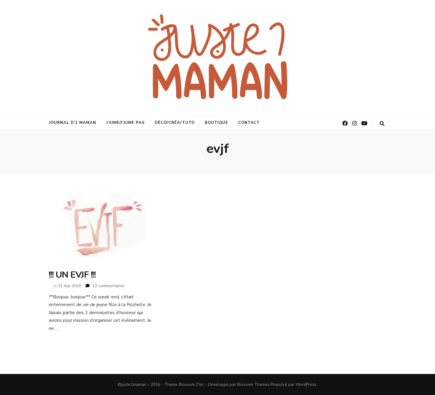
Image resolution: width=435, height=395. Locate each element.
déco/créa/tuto (175, 122)
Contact (249, 122)
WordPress (306, 384)
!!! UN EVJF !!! (72, 275)
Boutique (216, 122)
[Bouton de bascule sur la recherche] (382, 123)
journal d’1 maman (72, 122)
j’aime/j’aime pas (125, 122)
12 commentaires (108, 286)
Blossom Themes (253, 384)
